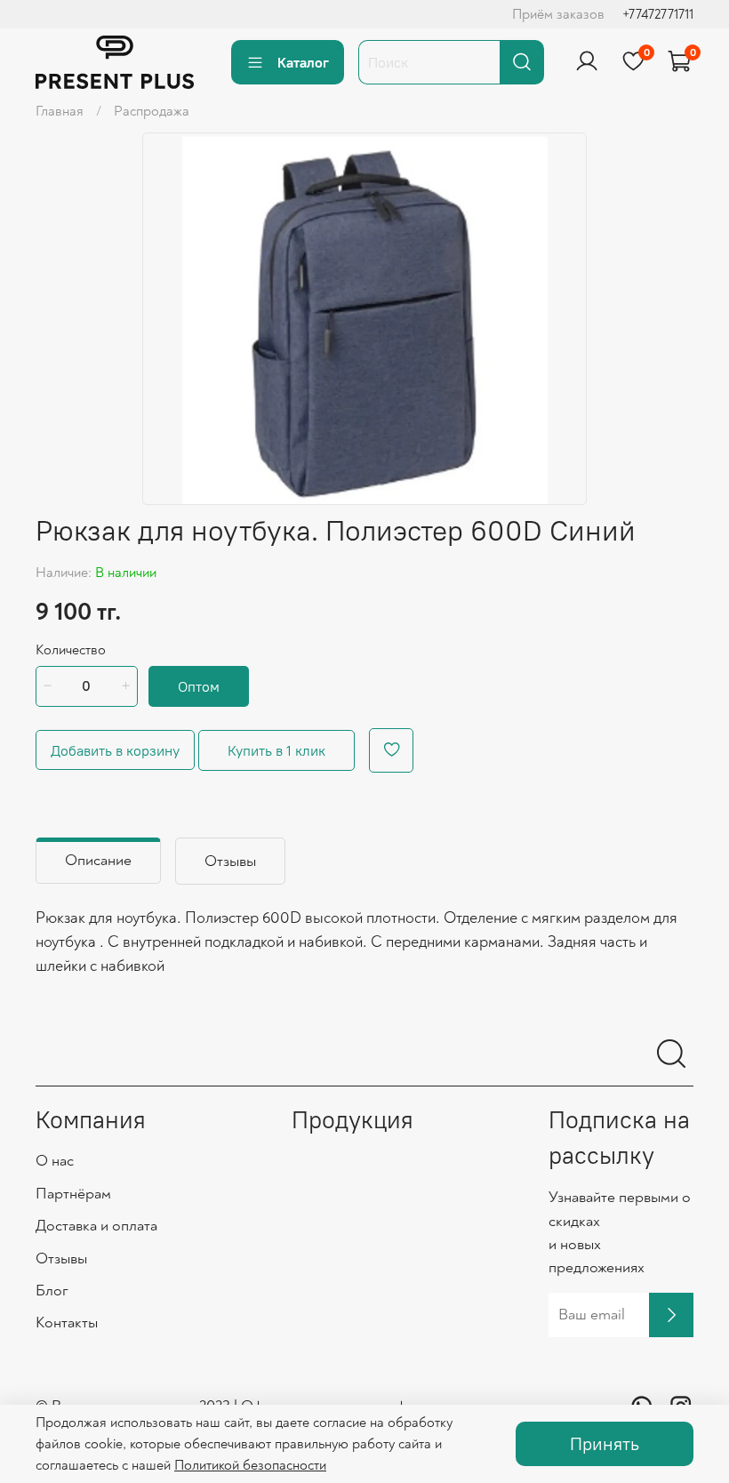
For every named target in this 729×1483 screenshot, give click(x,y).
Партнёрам (73, 1193)
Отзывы (61, 1258)
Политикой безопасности (250, 1465)
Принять (604, 1443)
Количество (71, 650)
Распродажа (151, 111)
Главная (60, 111)
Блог (52, 1290)
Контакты (67, 1322)
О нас (55, 1160)
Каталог (303, 62)
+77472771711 (657, 14)
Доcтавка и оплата (96, 1225)
